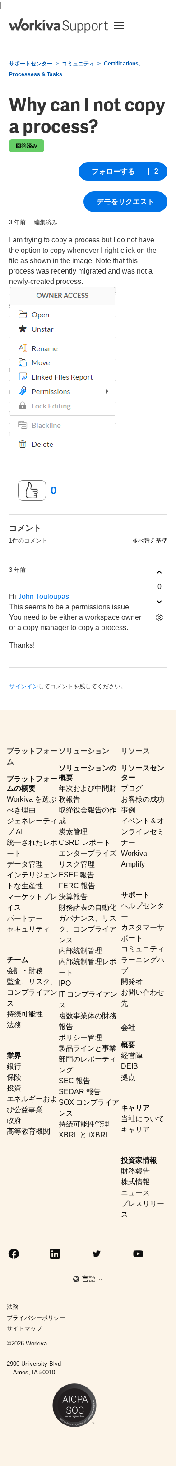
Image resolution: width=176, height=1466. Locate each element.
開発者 (132, 981)
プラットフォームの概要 (32, 783)
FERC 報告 (77, 886)
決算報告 (73, 896)
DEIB (129, 1066)
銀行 (14, 1066)
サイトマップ (24, 1328)
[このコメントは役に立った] (159, 572)
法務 (14, 1025)
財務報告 (135, 1171)
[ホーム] (58, 26)
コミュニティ (78, 63)
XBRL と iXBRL (84, 1135)
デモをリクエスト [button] (125, 201)
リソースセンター (142, 772)
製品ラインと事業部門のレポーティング (87, 1059)
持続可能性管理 (84, 1124)
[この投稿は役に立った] (32, 490)
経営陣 (132, 1055)
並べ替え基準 (149, 540)
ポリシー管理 (80, 1037)
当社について (142, 1119)
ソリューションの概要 (87, 772)
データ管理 (25, 864)
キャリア (135, 1108)
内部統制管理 (80, 951)
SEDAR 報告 (80, 1091)
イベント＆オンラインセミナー (142, 831)
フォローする (113, 171)
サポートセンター (30, 63)
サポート (135, 895)
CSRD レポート (85, 842)
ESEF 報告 (76, 875)
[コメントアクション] (159, 617)
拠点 (128, 1077)
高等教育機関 (28, 1131)
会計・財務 (25, 970)
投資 (14, 1088)
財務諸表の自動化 (87, 907)
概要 (128, 1044)
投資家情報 (139, 1160)
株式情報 (135, 1182)
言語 (90, 1279)
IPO (65, 983)
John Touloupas (43, 596)
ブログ (132, 788)
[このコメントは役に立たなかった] (159, 601)
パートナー (25, 918)
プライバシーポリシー (36, 1317)
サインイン (23, 686)
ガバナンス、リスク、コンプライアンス (87, 929)
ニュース (135, 1193)
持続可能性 (25, 1014)
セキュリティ (28, 929)
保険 (14, 1077)
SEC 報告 (74, 1081)
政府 (14, 1120)
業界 (14, 1055)
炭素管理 (73, 831)
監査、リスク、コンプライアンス (32, 992)
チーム (17, 960)
